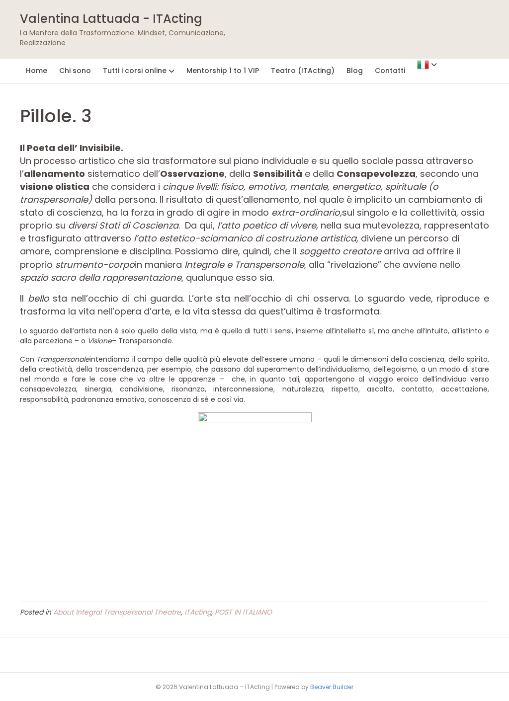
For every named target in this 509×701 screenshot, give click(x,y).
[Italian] (427, 64)
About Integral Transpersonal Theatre (117, 612)
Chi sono (75, 71)
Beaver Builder (331, 687)
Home (36, 71)
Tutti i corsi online (135, 71)
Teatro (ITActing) (303, 71)
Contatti (390, 71)
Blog (354, 71)
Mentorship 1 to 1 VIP (222, 71)
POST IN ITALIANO (243, 612)
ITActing (197, 612)
